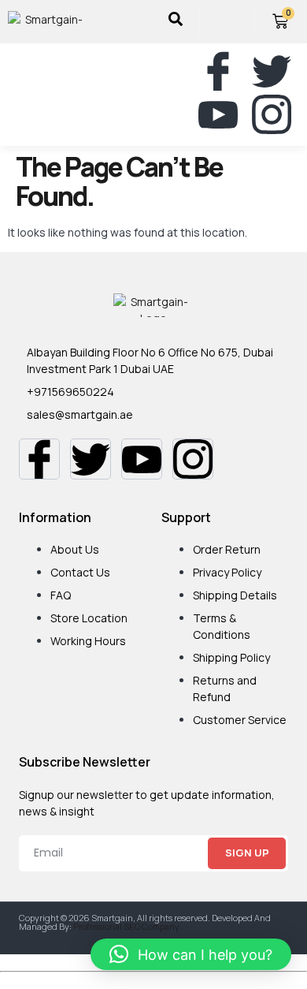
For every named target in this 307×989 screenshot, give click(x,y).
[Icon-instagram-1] (271, 114)
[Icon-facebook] (218, 71)
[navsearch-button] (175, 21)
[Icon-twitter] (271, 71)
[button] (18, 94)
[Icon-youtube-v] (218, 114)
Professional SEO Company (126, 926)
